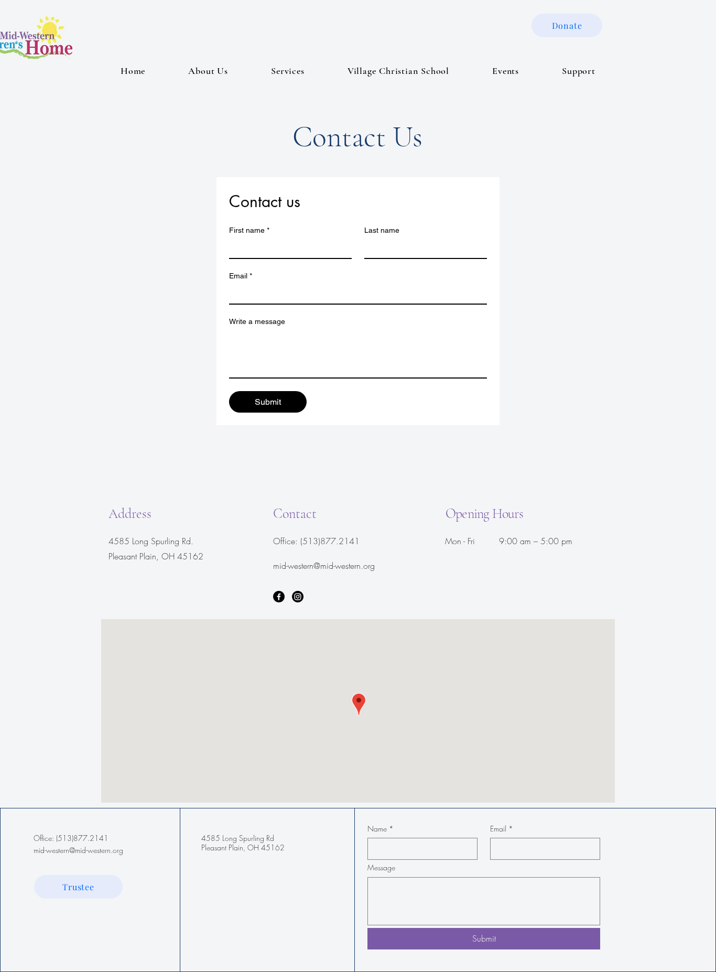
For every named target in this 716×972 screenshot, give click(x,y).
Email (240, 276)
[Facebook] (279, 596)
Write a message (257, 321)
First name (249, 230)
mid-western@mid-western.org (78, 850)
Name (380, 829)
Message (381, 867)
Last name (381, 230)
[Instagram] (297, 596)
